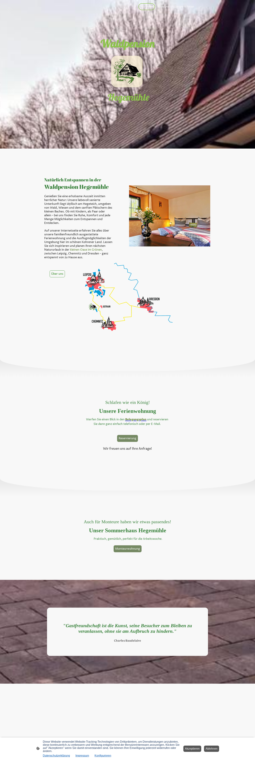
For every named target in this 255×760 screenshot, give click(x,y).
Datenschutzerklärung (56, 755)
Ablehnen (212, 748)
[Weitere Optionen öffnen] (200, 6)
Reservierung (127, 438)
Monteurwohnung (127, 549)
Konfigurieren (103, 755)
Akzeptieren (192, 748)
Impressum (82, 755)
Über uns (57, 274)
